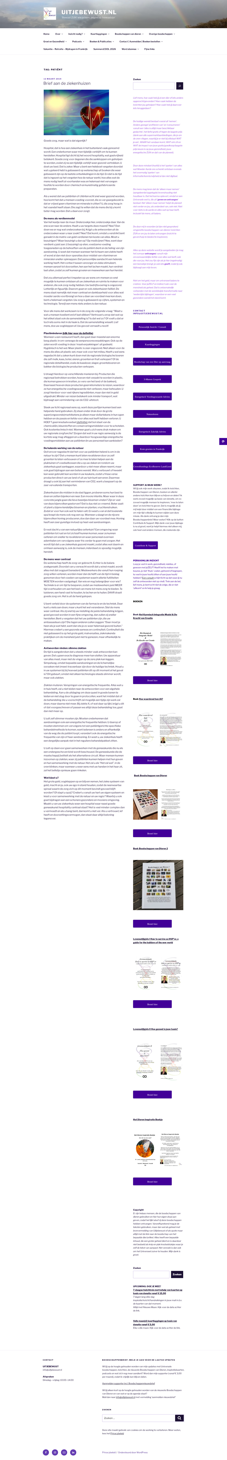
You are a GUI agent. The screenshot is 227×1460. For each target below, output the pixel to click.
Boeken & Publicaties (100, 41)
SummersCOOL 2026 (104, 49)
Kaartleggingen (99, 34)
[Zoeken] (179, 86)
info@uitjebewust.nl (125, 1397)
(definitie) (82, 422)
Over (57, 34)
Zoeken (137, 79)
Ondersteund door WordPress (133, 1452)
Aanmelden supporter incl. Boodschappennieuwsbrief (128, 1383)
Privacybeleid (117, 1433)
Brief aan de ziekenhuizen (66, 83)
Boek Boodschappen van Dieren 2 (150, 848)
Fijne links (149, 49)
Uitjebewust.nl (89, 12)
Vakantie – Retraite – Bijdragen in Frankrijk (65, 49)
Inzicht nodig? (75, 34)
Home (46, 34)
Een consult (148, 577)
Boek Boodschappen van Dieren (150, 775)
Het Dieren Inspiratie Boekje (148, 1119)
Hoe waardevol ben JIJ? (151, 699)
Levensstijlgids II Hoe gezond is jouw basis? (155, 1029)
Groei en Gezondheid (53, 41)
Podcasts (77, 41)
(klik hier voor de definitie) (78, 333)
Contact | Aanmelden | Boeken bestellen (140, 41)
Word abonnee (129, 49)
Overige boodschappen (160, 34)
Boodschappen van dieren (128, 34)
